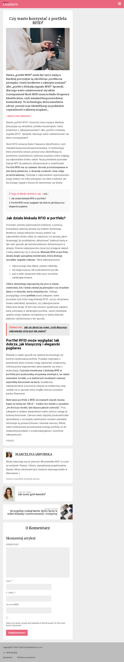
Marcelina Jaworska (33, 454)
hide (45, 194)
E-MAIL (11, 592)
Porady (10, 440)
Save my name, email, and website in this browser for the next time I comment (35, 624)
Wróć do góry (11, 652)
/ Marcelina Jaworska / (18, 116)
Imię (9, 581)
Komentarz (12, 544)
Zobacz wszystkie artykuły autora (22, 479)
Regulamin (7, 657)
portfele (31, 295)
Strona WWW (12, 604)
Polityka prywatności (26, 657)
